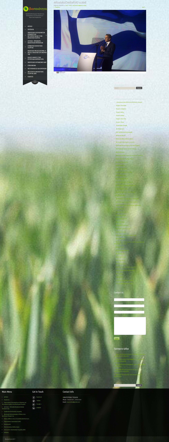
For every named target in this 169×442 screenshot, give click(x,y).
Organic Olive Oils (121, 118)
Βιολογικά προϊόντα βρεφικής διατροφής (127, 198)
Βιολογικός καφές (121, 263)
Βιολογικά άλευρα (120, 135)
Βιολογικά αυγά (120, 152)
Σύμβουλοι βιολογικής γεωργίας (35, 47)
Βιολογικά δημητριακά (122, 162)
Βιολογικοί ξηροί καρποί (122, 250)
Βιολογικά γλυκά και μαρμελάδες (124, 158)
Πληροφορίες (119, 277)
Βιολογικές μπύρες (121, 232)
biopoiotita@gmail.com (73, 402)
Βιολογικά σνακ (120, 208)
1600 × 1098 (68, 5)
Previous (57, 7)
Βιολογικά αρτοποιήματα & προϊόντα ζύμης (128, 145)
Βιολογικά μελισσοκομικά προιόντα (125, 185)
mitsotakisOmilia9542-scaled (79, 5)
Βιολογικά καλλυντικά (122, 178)
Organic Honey (120, 115)
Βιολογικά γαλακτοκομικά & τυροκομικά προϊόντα (129, 155)
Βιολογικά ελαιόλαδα (121, 168)
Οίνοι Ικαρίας (119, 273)
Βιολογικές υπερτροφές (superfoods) (126, 235)
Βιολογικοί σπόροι (121, 257)
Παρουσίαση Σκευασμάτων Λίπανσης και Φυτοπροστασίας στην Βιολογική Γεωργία (36, 35)
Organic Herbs (120, 112)
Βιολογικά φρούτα (121, 215)
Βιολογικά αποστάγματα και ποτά (125, 142)
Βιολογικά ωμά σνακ (121, 218)
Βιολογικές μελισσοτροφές (123, 228)
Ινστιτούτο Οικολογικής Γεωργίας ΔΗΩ (36, 72)
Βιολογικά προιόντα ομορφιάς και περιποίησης (128, 205)
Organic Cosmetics (121, 108)
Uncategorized (120, 128)
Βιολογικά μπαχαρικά (121, 188)
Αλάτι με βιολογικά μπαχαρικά (124, 132)
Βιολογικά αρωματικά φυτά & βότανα (126, 148)
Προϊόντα (31, 29)
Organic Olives (120, 122)
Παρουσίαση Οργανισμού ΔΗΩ (37, 62)
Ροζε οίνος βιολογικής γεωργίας (124, 280)
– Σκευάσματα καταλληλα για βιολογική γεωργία (129, 102)
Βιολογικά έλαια (120, 165)
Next (144, 7)
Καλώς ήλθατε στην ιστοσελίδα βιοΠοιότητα (36, 58)
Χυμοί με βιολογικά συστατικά (124, 283)
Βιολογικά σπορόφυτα (122, 212)
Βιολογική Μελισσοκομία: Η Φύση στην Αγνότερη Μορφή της (37, 52)
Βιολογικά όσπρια (120, 195)
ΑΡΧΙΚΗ (30, 26)
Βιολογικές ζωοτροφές (122, 225)
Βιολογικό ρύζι (120, 247)
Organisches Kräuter (121, 125)
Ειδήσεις (30, 76)
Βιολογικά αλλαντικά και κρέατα (124, 138)
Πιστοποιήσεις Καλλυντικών (37, 68)
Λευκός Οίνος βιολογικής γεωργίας (125, 270)
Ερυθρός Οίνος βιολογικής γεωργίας (126, 267)
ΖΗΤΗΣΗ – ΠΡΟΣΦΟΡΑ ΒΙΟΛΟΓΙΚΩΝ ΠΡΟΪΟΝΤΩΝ (35, 42)
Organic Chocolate (121, 105)
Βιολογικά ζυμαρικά (121, 175)
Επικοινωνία (32, 65)
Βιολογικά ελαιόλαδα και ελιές (124, 172)
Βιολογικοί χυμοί (120, 260)
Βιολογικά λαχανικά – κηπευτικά (124, 182)
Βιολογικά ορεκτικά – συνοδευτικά (125, 192)
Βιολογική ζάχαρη (120, 238)
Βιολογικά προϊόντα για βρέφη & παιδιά (126, 202)
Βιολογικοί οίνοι (120, 253)
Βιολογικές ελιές (120, 222)
